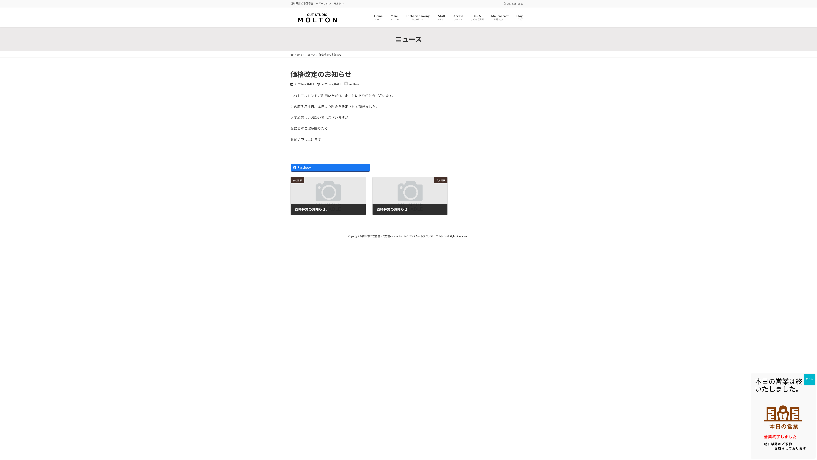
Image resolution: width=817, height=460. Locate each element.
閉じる (809, 379)
